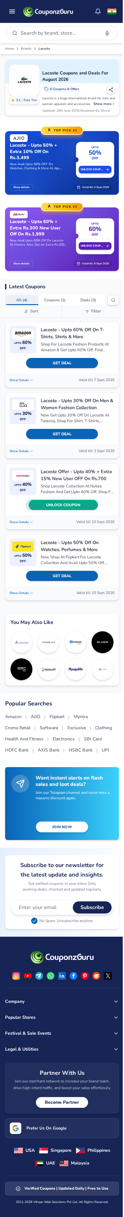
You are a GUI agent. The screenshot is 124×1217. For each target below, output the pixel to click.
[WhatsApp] (50, 975)
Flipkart (57, 717)
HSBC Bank (81, 750)
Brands (26, 48)
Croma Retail (18, 728)
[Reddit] (96, 975)
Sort (34, 311)
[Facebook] (73, 975)
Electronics (64, 739)
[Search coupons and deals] (113, 300)
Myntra (81, 717)
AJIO (35, 717)
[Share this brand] (111, 89)
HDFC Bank (17, 750)
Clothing (103, 728)
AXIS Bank (48, 750)
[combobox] (59, 33)
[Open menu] (12, 11)
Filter (96, 311)
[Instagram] (16, 975)
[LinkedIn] (62, 975)
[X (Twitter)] (107, 975)
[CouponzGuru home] (48, 11)
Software (49, 728)
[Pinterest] (84, 975)
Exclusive (76, 728)
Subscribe (92, 907)
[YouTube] (27, 975)
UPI (105, 750)
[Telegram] (39, 975)
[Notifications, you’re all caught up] (98, 11)
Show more (102, 103)
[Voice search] (107, 33)
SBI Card (93, 739)
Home (9, 48)
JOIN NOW (62, 826)
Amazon (13, 717)
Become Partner (62, 1102)
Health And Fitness (24, 739)
